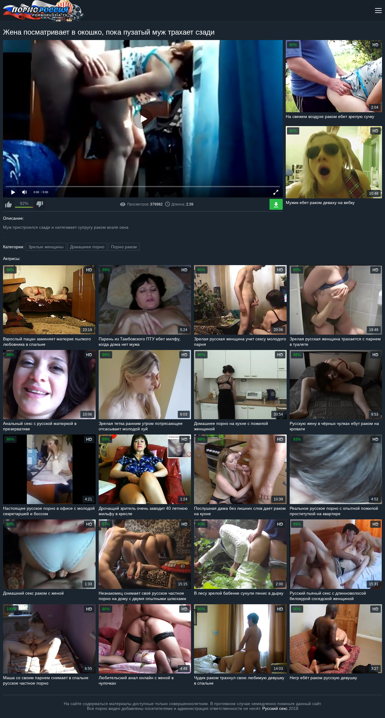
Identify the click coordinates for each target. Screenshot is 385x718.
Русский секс (275, 708)
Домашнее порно (87, 246)
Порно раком (124, 246)
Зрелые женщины (45, 246)
